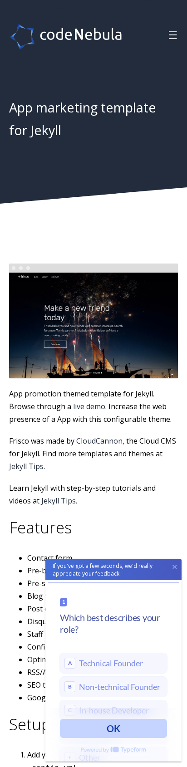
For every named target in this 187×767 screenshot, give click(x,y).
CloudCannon (99, 440)
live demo (89, 406)
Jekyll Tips (26, 466)
